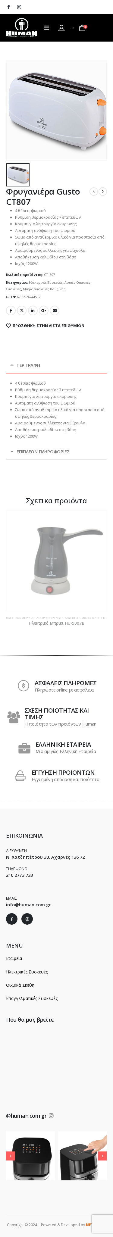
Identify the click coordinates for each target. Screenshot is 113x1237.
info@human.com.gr (28, 904)
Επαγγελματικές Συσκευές (32, 998)
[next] (103, 191)
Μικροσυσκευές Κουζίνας (44, 289)
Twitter (22, 310)
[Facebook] (8, 7)
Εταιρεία (14, 958)
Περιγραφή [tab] (28, 365)
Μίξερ (90, 618)
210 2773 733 (19, 875)
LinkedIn (33, 310)
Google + (44, 310)
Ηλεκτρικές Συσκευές (46, 282)
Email (54, 310)
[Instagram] (19, 7)
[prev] (93, 191)
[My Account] (61, 28)
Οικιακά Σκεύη (20, 985)
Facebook (11, 310)
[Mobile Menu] (46, 28)
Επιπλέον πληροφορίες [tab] (43, 451)
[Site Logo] (22, 27)
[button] (10, 1155)
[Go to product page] (56, 561)
